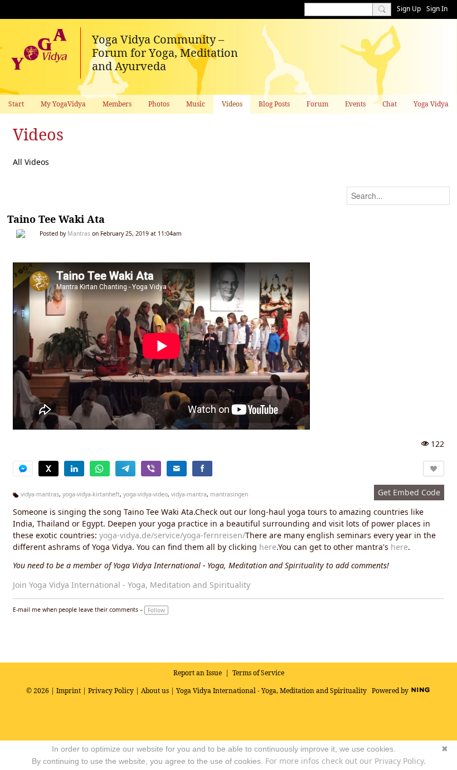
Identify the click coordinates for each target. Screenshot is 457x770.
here (267, 547)
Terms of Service (258, 673)
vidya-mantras (40, 494)
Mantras (78, 233)
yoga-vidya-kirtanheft (91, 494)
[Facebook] (202, 468)
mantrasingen (229, 494)
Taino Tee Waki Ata (56, 219)
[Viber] (151, 468)
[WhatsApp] (100, 468)
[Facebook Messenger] (23, 468)
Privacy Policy (111, 690)
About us (155, 690)
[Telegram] (125, 468)
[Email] (177, 468)
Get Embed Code (409, 492)
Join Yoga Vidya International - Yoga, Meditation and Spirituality (131, 584)
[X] (48, 468)
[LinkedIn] (74, 468)
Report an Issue (197, 673)
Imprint (68, 690)
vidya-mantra (189, 494)
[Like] (433, 468)
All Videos (31, 162)
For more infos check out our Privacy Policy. (345, 761)
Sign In (437, 8)
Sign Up (409, 8)
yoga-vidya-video (145, 494)
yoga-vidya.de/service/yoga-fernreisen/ (172, 535)
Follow (156, 610)
